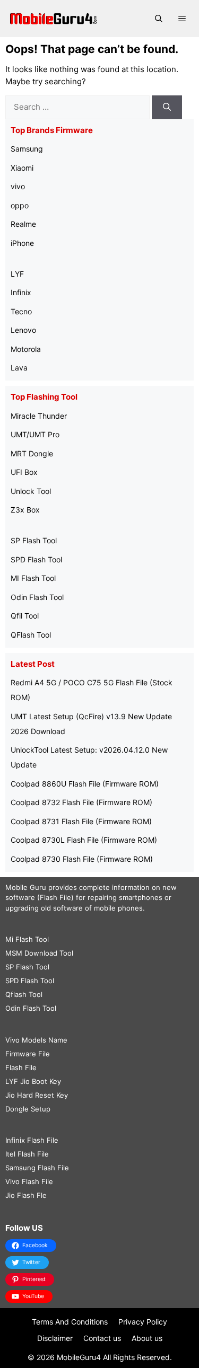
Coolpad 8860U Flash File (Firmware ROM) (85, 783)
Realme (23, 223)
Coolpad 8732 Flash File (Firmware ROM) (81, 802)
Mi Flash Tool (27, 939)
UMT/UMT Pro (35, 434)
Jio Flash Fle (26, 1195)
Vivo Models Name (36, 1040)
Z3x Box (25, 509)
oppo (20, 205)
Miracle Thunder (39, 415)
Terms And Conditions (70, 1321)
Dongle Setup (27, 1109)
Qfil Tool (25, 615)
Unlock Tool (31, 491)
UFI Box (24, 471)
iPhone (22, 243)
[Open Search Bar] (158, 18)
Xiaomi (22, 167)
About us (147, 1338)
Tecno (21, 311)
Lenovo (23, 329)
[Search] (167, 107)
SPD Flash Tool (36, 559)
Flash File (21, 1067)
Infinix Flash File (31, 1140)
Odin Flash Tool (37, 597)
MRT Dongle (32, 453)
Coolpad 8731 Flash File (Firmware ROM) (81, 821)
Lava (19, 367)
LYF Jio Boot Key (33, 1081)
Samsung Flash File (37, 1167)
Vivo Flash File (29, 1181)
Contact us (102, 1338)
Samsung (27, 148)
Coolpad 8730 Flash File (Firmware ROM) (82, 858)
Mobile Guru (25, 887)
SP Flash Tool (34, 540)
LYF (17, 273)
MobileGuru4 (79, 1357)
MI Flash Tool (33, 577)
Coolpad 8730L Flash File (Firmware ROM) (84, 839)
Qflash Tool (23, 994)
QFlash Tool (31, 634)
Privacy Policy (142, 1321)
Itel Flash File (27, 1154)
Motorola (26, 349)
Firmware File (27, 1053)
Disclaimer (55, 1338)
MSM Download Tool (39, 953)
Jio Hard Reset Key (36, 1095)
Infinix (21, 292)
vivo (18, 186)
